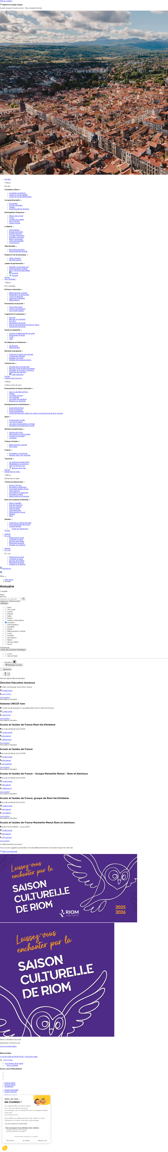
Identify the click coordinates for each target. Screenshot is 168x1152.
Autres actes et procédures (19, 496)
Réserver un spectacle (17, 401)
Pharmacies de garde (17, 335)
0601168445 (6, 813)
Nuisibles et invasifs (16, 358)
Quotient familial (15, 526)
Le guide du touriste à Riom (19, 462)
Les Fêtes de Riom (16, 395)
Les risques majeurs (16, 311)
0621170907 (6, 715)
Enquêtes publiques (16, 237)
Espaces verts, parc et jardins (20, 455)
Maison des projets (16, 216)
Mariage (12, 514)
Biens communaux (16, 239)
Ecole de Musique (16, 410)
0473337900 (8, 1060)
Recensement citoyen (17, 512)
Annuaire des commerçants (19, 367)
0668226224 (7, 788)
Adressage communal (17, 327)
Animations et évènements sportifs (22, 426)
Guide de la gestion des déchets (21, 354)
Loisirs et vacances (16, 296)
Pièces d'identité (15, 503)
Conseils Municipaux (16, 235)
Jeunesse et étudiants (17, 298)
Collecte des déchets (17, 356)
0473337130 (6, 694)
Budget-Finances (15, 234)
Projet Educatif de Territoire (19, 209)
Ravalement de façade (17, 323)
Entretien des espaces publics (20, 360)
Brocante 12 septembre (17, 487)
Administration (14, 230)
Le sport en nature (16, 422)
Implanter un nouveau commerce (21, 370)
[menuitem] (86, 228)
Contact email (7, 690)
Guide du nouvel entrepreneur (20, 197)
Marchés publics (15, 260)
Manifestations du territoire (19, 464)
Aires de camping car (17, 466)
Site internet (6, 736)
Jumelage (12, 438)
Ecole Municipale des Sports (19, 524)
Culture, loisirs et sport (13, 378)
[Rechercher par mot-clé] (23, 598)
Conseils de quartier (16, 219)
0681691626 (6, 739)
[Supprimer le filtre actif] (14, 662)
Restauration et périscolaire (19, 295)
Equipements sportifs (17, 420)
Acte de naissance (16, 505)
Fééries (12, 394)
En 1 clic (8, 536)
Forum (11, 218)
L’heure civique (14, 223)
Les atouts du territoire (17, 193)
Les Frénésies (14, 397)
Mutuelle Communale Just (19, 267)
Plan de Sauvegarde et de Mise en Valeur (24, 325)
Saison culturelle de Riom (18, 392)
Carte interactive (17, 374)
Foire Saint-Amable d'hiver (19, 489)
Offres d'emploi (15, 258)
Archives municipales (17, 436)
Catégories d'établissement (10, 601)
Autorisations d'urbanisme (18, 493)
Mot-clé (3, 596)
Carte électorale (15, 510)
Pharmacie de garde (16, 543)
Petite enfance (14, 300)
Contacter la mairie (16, 539)
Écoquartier (13, 203)
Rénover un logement (17, 319)
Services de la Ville (19, 468)
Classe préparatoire (16, 411)
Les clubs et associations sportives (22, 424)
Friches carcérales (16, 205)
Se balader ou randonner (18, 453)
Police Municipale (15, 307)
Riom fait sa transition (17, 249)
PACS (11, 516)
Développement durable (18, 251)
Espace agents (10, 1083)
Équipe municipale (16, 232)
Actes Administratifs (16, 241)
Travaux (12, 207)
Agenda (7, 534)
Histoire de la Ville (16, 432)
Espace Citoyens (15, 485)
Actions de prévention (17, 309)
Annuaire (15, 275)
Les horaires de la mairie (14, 1063)
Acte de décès (14, 509)
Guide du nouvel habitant (18, 195)
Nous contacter (12, 1065)
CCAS (11, 337)
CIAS (11, 339)
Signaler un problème (17, 545)
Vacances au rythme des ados (20, 523)
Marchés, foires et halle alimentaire (22, 368)
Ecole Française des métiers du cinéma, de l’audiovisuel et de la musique (36, 413)
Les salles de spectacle (18, 399)
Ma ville (8, 179)
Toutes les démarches (20, 529)
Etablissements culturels (18, 445)
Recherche (6, 568)
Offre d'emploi (14, 491)
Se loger (12, 317)
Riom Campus (14, 221)
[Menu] (5, 576)
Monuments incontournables (19, 434)
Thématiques (5, 648)
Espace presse (10, 1085)
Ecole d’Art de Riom (16, 408)
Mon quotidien (10, 279)
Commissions (14, 243)
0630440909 (7, 764)
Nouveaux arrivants (16, 494)
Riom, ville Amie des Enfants (19, 270)
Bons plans (13, 447)
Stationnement (14, 347)
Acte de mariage (15, 507)
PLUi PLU (12, 321)
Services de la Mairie (16, 541)
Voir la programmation (8, 1046)
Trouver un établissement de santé (22, 333)
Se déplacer (13, 346)
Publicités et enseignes (17, 372)
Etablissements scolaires (18, 293)
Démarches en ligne (12, 472)
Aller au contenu (6, 1)
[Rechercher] (1, 573)
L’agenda (15, 273)
